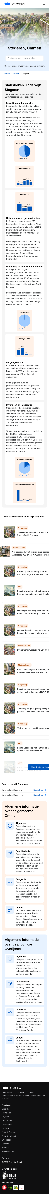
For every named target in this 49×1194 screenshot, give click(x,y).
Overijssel (6, 1140)
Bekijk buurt (38, 790)
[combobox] (24, 58)
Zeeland (5, 1147)
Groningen (7, 1124)
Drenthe (5, 1109)
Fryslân (5, 1116)
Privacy (5, 1158)
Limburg (5, 1128)
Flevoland (6, 1113)
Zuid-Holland (8, 1151)
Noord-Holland (9, 1136)
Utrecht (5, 1143)
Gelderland (7, 1120)
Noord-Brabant (9, 1132)
